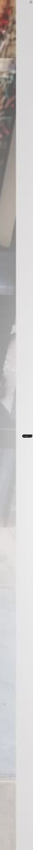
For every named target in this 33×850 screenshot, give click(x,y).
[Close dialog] (31, 2)
